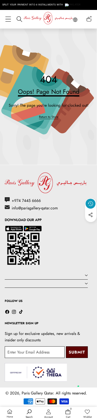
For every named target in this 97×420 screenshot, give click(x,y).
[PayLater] (73, 4)
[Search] (19, 19)
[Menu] (8, 19)
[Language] (75, 19)
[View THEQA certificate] (36, 372)
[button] (91, 226)
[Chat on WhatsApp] (81, 381)
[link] (48, 117)
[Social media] (91, 215)
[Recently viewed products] (91, 204)
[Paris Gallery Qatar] (48, 19)
